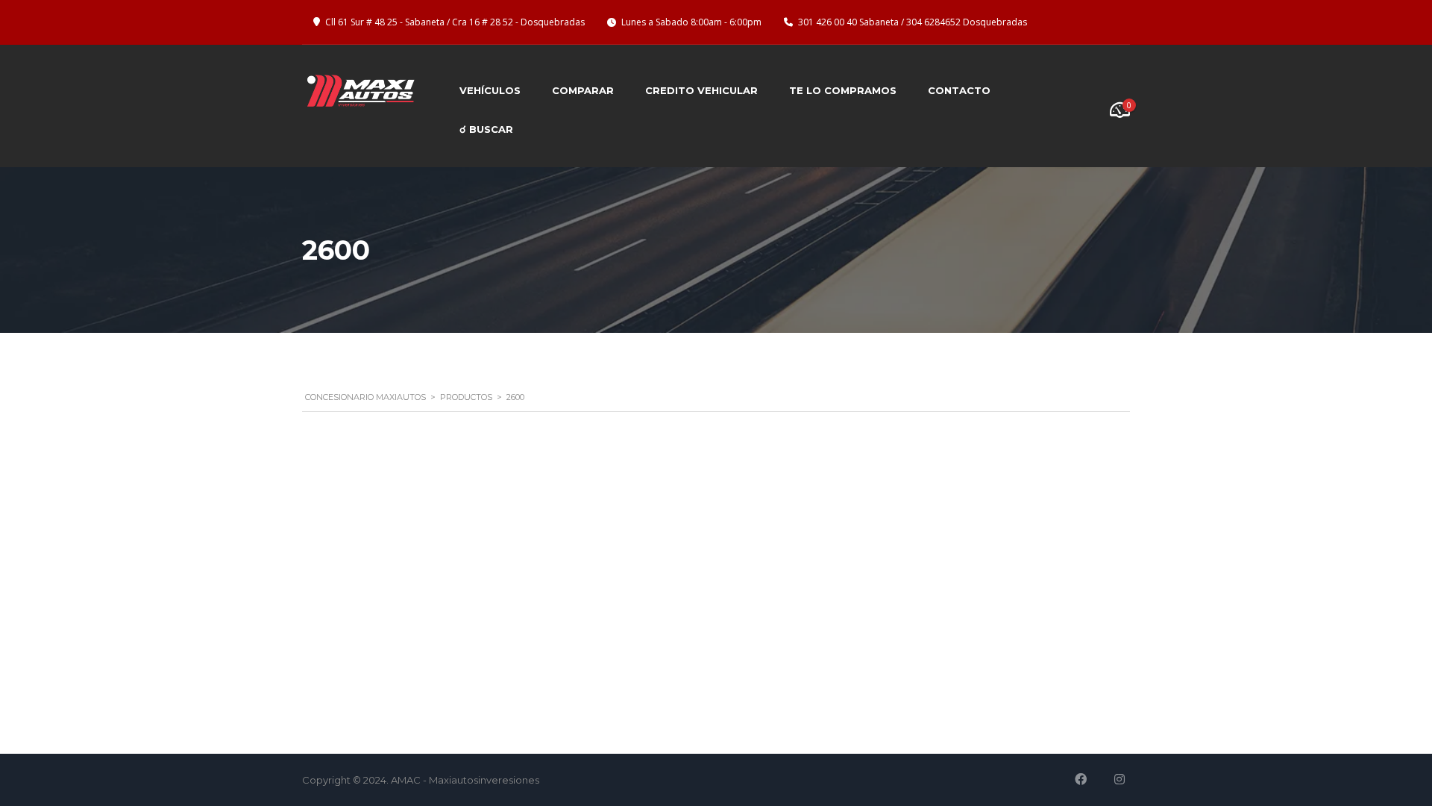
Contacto (959, 90)
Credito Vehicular (701, 90)
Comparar (583, 90)
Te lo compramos (842, 90)
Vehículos (490, 90)
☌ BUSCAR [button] (486, 129)
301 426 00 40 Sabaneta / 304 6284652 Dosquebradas (912, 22)
